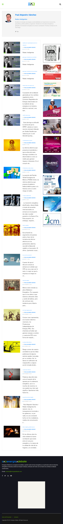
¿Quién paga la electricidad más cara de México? (29, 57)
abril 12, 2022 (26, 172)
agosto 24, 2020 (26, 431)
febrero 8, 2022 (26, 229)
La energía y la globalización (27, 195)
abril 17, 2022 (26, 144)
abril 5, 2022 (26, 199)
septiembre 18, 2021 (27, 373)
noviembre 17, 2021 (27, 314)
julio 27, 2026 (26, 49)
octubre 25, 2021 (27, 346)
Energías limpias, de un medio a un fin (28, 85)
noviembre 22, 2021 (27, 284)
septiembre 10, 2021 (27, 401)
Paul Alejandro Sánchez (30, 47)
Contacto (16, 517)
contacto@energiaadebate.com (13, 471)
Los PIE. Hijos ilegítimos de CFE (27, 310)
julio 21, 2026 (26, 61)
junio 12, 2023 (26, 89)
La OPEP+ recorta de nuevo (26, 115)
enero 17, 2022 (26, 259)
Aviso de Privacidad (6, 517)
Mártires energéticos (26, 225)
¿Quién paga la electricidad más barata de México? (30, 71)
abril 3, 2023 (26, 119)
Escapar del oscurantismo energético (28, 397)
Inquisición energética (26, 280)
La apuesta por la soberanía (27, 369)
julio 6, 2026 (26, 75)
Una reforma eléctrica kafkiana (27, 342)
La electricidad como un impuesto (27, 140)
